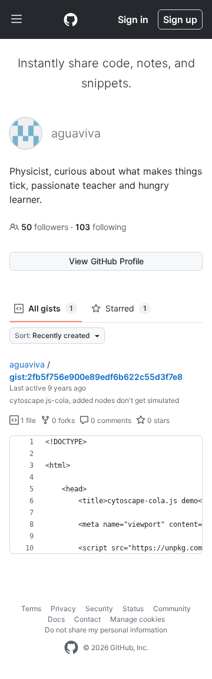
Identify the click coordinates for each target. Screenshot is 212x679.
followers (46, 227)
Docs (56, 619)
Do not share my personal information (106, 629)
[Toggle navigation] (16, 19)
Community (172, 608)
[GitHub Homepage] (71, 647)
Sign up (180, 19)
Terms (31, 608)
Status (133, 608)
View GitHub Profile (106, 261)
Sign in (133, 19)
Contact (87, 619)
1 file (27, 420)
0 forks (62, 420)
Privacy (63, 608)
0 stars (157, 420)
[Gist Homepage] (71, 19)
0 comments (110, 420)
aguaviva (27, 364)
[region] (106, 495)
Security (99, 608)
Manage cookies (137, 619)
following (101, 227)
